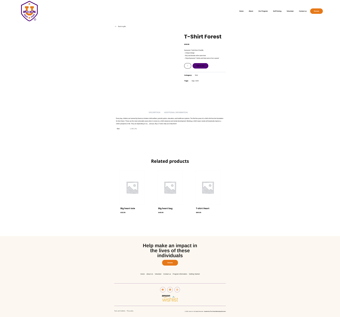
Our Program (263, 11)
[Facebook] (163, 289)
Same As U (191, 311)
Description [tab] (154, 112)
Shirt (196, 75)
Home (241, 11)
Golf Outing (277, 11)
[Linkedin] (170, 289)
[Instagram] (177, 289)
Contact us (303, 11)
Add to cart (200, 66)
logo (193, 81)
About (251, 11)
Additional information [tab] (176, 112)
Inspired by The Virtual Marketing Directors (215, 311)
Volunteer (290, 11)
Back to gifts (122, 26)
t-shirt (197, 81)
